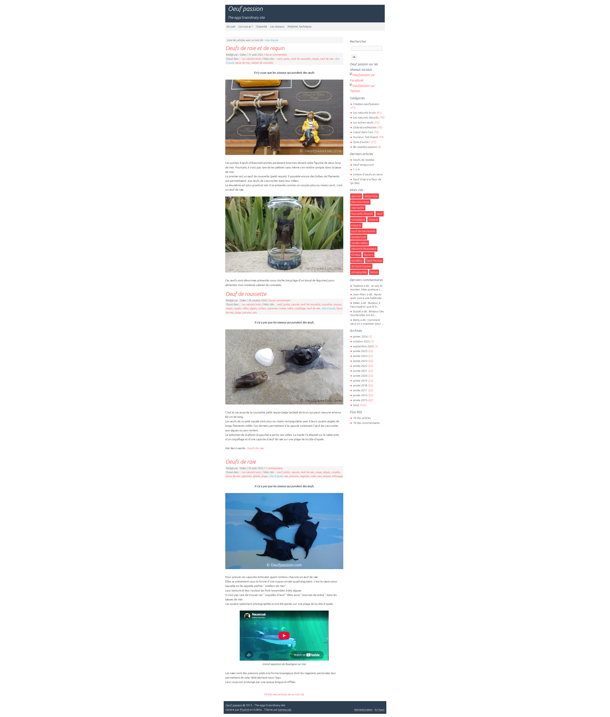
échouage (337, 476)
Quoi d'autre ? (361, 141)
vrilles (245, 308)
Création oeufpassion (366, 103)
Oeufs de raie (255, 448)
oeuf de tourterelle (363, 231)
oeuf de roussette (301, 58)
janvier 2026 (360, 336)
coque (318, 472)
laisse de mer (242, 62)
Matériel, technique (300, 26)
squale (237, 308)
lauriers (368, 254)
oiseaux (337, 304)
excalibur (357, 260)
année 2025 (360, 351)
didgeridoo (371, 195)
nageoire (304, 476)
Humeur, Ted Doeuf (365, 137)
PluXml (244, 709)
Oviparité (261, 26)
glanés (256, 476)
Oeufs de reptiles (363, 159)
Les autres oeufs (363, 122)
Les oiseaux (277, 26)
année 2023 (360, 360)
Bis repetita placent (365, 146)
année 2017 (360, 390)
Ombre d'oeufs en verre (368, 174)
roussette (327, 304)
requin (315, 58)
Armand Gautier (361, 266)
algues (253, 308)
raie (286, 476)
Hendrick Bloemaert (363, 248)
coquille (336, 472)
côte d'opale (328, 308)
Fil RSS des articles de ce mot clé (284, 694)
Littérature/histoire (364, 127)
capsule (295, 304)
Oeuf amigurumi (363, 164)
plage (238, 312)
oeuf (279, 58)
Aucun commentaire (276, 54)
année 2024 (360, 355)
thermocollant (360, 201)
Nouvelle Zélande (362, 213)
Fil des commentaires (366, 422)
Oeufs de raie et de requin (255, 48)
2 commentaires (274, 468)
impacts (356, 225)
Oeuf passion (245, 8)
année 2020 (360, 375)
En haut (379, 709)
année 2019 (360, 380)
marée (282, 308)
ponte (286, 58)
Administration (363, 709)
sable (290, 308)
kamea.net (284, 709)
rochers (262, 308)
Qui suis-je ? (245, 26)
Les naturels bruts (251, 58)
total (356, 405)
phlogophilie (359, 272)
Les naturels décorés (366, 117)
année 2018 (360, 385)
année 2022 (360, 365)
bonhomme (358, 236)
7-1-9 (356, 169)
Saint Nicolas (374, 260)
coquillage (300, 308)
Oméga (355, 254)
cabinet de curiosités (262, 62)
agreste (356, 195)
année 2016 (360, 395)
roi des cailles (359, 242)
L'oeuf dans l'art (363, 132)
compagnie (358, 219)
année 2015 (360, 400)
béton (374, 272)
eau (255, 312)
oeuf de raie (326, 58)
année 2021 (360, 370)
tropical (373, 219)
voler (313, 476)
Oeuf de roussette (245, 294)
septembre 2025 (363, 346)
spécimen (273, 308)
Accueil (231, 26)
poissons (247, 312)
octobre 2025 (361, 341)
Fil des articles (362, 417)
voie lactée (357, 207)
